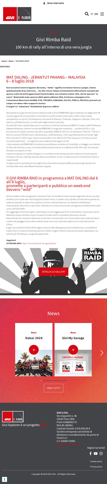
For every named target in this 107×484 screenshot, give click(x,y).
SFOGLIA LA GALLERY (53, 271)
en (96, 13)
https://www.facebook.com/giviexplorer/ (39, 243)
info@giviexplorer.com (69, 444)
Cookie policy (96, 461)
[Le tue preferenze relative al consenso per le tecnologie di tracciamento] (4, 479)
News (11, 61)
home (4, 61)
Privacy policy (96, 466)
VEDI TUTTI (53, 388)
